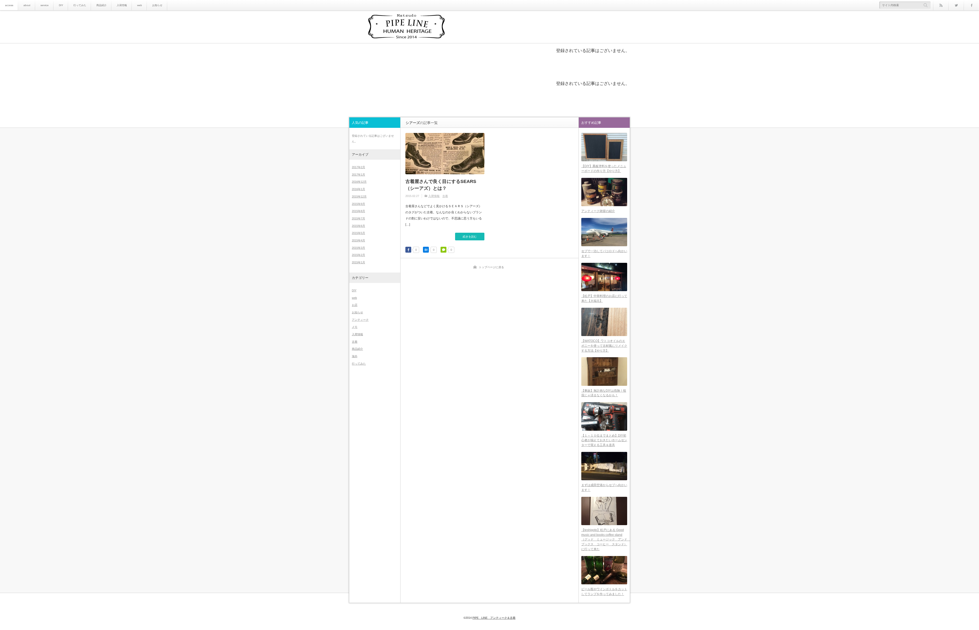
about (26, 5)
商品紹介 (101, 5)
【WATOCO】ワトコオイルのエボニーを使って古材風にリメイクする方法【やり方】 (604, 345)
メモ (354, 326)
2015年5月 (358, 232)
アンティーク (360, 319)
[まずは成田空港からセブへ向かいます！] (604, 466)
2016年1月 (358, 189)
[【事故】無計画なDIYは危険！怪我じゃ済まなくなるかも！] (604, 371)
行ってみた (79, 5)
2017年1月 (358, 174)
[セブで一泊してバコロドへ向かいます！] (604, 232)
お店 (354, 304)
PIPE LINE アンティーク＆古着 (494, 617)
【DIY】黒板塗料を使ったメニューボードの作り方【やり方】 (603, 168)
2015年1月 (358, 262)
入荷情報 (122, 5)
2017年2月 (358, 167)
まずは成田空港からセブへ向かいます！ (604, 487)
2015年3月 (358, 247)
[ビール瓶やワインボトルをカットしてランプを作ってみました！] (604, 570)
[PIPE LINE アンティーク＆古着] (406, 27)
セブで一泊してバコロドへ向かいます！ (604, 253)
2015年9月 (358, 203)
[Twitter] (956, 5)
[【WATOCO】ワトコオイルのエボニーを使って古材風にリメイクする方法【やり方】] (604, 322)
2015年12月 (359, 196)
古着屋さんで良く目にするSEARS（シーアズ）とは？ (440, 185)
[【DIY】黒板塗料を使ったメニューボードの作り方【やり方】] (604, 147)
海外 (354, 356)
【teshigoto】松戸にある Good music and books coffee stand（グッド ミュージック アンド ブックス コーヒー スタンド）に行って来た (604, 539)
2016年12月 (359, 181)
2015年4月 (358, 240)
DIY (61, 5)
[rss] (940, 5)
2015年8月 (358, 211)
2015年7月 (358, 218)
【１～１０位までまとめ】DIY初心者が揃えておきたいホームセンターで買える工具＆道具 (604, 440)
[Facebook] (971, 5)
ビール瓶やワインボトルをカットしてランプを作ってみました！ (604, 591)
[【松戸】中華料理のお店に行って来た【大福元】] (604, 277)
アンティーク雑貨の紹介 (598, 211)
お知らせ (157, 5)
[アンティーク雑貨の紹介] (604, 192)
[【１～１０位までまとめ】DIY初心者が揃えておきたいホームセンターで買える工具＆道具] (604, 416)
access (9, 5)
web (139, 5)
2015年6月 (358, 225)
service (45, 5)
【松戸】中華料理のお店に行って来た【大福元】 (604, 298)
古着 (445, 195)
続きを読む (470, 236)
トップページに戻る (491, 267)
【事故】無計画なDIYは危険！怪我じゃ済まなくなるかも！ (603, 393)
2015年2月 (358, 254)
